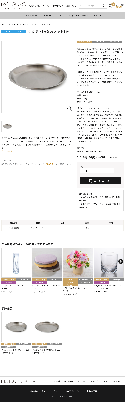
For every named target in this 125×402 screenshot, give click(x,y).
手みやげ (47, 15)
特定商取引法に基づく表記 (75, 381)
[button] (121, 261)
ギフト (59, 15)
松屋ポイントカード (74, 390)
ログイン (46, 6)
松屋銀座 (34, 390)
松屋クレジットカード (52, 390)
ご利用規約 (56, 381)
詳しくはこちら (8, 151)
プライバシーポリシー (99, 381)
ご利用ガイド (58, 6)
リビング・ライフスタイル (77, 15)
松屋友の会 (92, 390)
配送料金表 (50, 163)
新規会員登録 (34, 6)
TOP (3, 24)
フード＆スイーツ (31, 15)
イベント (97, 15)
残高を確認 (119, 7)
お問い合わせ (71, 6)
